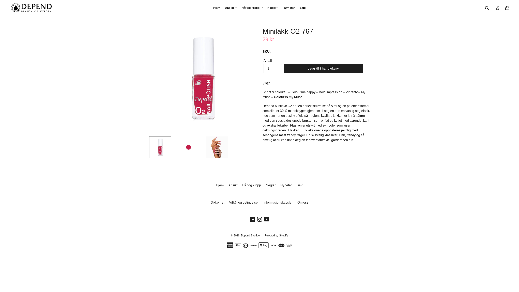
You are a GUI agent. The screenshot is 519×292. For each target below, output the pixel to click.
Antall (268, 60)
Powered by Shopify (276, 235)
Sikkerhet (217, 202)
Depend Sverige (250, 235)
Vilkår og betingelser (244, 202)
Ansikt (230, 7)
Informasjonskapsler (278, 202)
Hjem (216, 7)
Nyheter (289, 7)
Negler (272, 7)
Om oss (302, 202)
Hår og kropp (251, 7)
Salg (303, 7)
